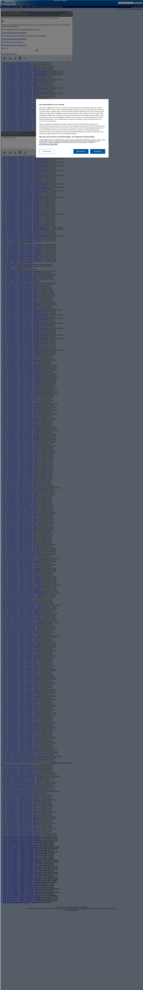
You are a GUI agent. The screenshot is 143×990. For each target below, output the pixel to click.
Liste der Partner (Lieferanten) (48, 144)
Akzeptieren (98, 151)
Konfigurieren (46, 151)
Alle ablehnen (80, 151)
